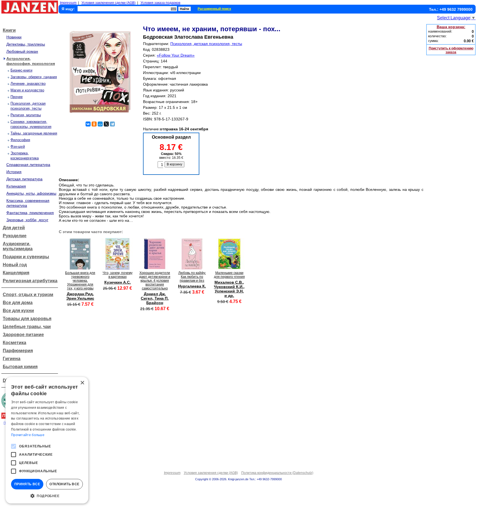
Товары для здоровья (27, 318)
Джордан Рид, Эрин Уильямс (80, 296)
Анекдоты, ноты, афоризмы (31, 193)
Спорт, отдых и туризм (28, 294)
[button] (47, 495)
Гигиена (11, 358)
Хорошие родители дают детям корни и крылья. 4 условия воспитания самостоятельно (154, 280)
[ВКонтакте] (88, 124)
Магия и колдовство (27, 90)
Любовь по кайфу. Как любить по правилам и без (192, 277)
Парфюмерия (18, 350)
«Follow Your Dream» (176, 55)
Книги (9, 30)
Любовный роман (22, 51)
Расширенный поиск (214, 9)
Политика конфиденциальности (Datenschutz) (277, 473)
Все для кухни (18, 310)
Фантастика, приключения (30, 212)
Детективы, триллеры (25, 44)
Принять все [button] (27, 484)
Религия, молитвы (25, 115)
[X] (106, 124)
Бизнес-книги (21, 70)
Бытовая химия (20, 366)
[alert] (47, 440)
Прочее (16, 97)
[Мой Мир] (100, 124)
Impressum (68, 3)
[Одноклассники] (94, 124)
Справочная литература (28, 164)
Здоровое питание (23, 334)
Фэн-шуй (17, 146)
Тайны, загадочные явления (33, 133)
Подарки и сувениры (26, 256)
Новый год (15, 264)
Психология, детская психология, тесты (206, 43)
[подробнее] (80, 268)
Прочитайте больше (27, 435)
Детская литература (24, 179)
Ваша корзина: (451, 27)
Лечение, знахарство (28, 83)
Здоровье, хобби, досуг (27, 220)
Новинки (14, 37)
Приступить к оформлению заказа (451, 50)
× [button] (82, 383)
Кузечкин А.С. (117, 282)
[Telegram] (112, 124)
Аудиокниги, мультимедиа (18, 246)
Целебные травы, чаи (27, 326)
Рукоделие (14, 235)
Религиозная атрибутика (30, 280)
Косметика (14, 342)
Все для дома (18, 302)
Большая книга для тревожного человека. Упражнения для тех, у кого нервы (80, 280)
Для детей (14, 227)
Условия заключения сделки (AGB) (108, 3)
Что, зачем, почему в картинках (117, 275)
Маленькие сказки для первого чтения (229, 275)
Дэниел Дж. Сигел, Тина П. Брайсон (155, 298)
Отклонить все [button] (64, 484)
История (14, 172)
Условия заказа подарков (160, 3)
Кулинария (16, 186)
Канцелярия (16, 272)
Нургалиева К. (192, 286)
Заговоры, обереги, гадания (33, 77)
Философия (20, 140)
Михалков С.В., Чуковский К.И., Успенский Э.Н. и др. (229, 289)
